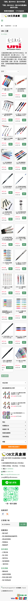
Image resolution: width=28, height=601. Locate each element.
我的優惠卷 (5, 561)
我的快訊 (5, 564)
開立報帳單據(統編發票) (9, 536)
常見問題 (4, 568)
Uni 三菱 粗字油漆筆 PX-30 (7, 263)
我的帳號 (4, 549)
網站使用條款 (6, 539)
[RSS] (7, 514)
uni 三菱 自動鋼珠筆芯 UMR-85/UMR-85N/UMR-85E (21, 90)
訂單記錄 (5, 552)
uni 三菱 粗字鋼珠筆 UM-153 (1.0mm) (7, 187)
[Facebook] (3, 514)
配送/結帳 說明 (7, 577)
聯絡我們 (5, 545)
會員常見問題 (6, 574)
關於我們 (5, 533)
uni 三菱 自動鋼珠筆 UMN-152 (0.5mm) (20, 163)
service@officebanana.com (11, 474)
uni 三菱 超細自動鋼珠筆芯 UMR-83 (7, 115)
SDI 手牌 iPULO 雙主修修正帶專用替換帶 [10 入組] (18, 403)
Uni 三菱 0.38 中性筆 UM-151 (21, 361)
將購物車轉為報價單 (13, 447)
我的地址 (5, 558)
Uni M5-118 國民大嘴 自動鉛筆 (21, 311)
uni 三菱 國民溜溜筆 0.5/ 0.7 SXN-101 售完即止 (21, 238)
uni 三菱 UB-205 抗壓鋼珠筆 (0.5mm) (20, 139)
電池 (3, 422)
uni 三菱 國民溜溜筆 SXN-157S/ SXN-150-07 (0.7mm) (7, 213)
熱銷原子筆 (5, 429)
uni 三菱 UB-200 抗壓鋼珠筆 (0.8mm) (7, 139)
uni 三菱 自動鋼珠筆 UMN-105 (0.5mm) (7, 163)
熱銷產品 (5, 542)
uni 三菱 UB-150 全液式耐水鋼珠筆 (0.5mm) (20, 115)
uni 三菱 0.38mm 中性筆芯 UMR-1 (7, 89)
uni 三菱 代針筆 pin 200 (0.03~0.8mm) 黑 (7, 337)
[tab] (14, 388)
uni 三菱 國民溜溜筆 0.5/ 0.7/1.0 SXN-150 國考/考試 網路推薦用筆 (7, 238)
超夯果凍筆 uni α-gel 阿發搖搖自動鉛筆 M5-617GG (7, 312)
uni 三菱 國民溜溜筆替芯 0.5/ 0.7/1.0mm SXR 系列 (21, 188)
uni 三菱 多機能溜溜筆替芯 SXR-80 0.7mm (21, 212)
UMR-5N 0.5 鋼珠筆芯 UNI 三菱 (21, 287)
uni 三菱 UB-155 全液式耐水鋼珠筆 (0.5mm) (20, 263)
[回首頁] (1, 26)
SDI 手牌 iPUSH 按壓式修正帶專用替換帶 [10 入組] (18, 393)
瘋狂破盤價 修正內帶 (8, 388)
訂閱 (23, 524)
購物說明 (5, 571)
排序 (2, 71)
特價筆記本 (5, 425)
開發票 (12, 11)
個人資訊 (5, 555)
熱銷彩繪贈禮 (6, 433)
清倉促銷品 (5, 436)
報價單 (22, 11)
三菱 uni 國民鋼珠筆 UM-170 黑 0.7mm (7, 361)
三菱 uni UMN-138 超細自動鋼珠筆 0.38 (20, 337)
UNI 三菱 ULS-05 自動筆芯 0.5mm (7, 287)
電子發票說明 (6, 580)
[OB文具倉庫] (12, 16)
